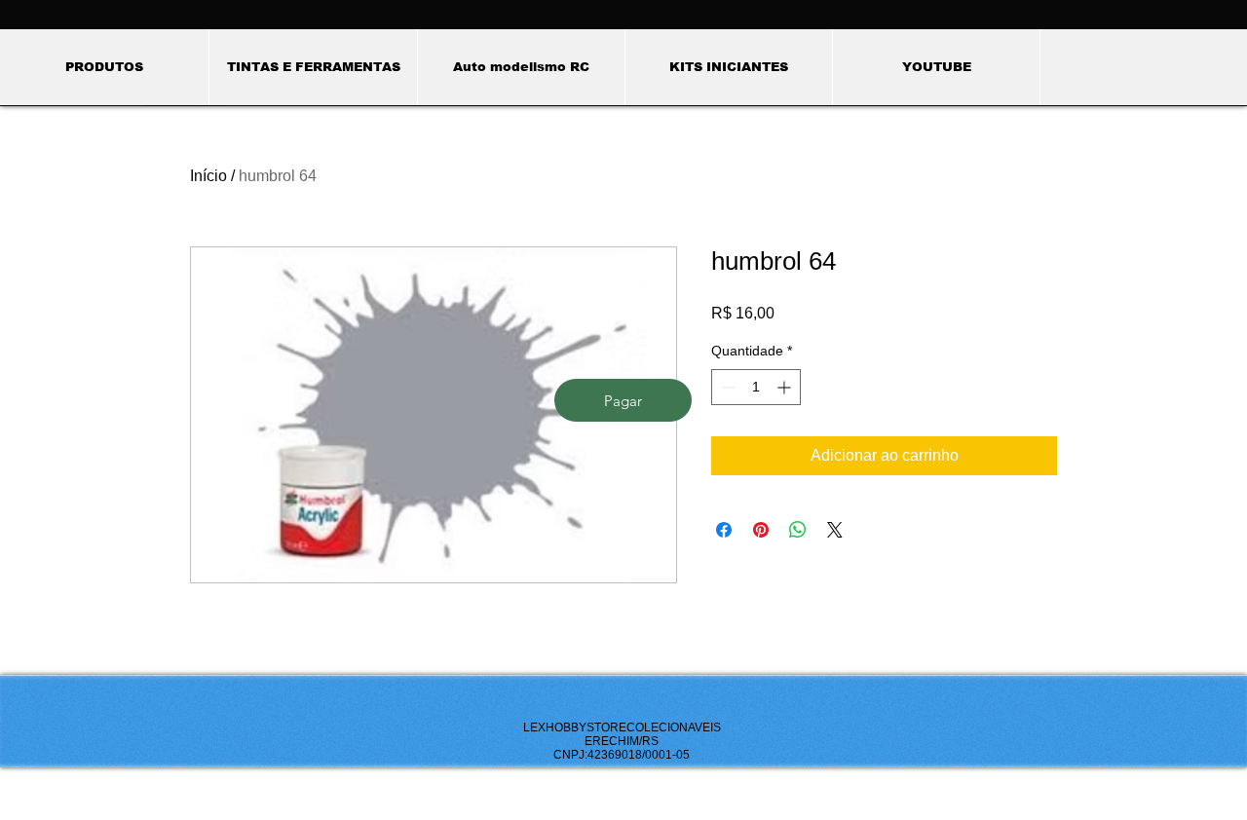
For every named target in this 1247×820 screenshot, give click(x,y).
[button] (312, 67)
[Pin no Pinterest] (761, 529)
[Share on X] (835, 529)
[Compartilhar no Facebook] (724, 529)
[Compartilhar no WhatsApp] (798, 529)
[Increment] (786, 387)
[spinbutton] (756, 387)
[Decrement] (726, 387)
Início (208, 176)
